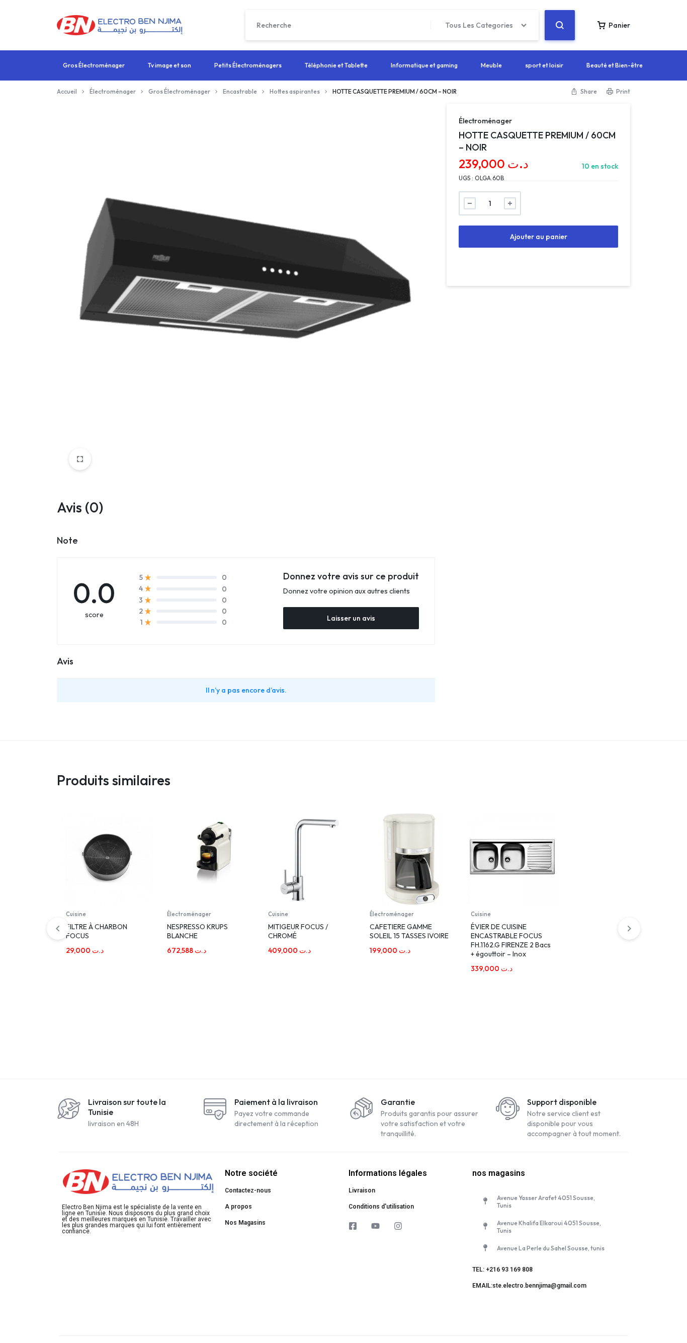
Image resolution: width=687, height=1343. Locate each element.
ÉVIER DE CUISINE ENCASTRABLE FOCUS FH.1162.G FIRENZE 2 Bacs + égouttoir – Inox (511, 940)
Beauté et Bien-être (614, 65)
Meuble (491, 65)
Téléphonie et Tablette (336, 65)
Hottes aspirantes (295, 91)
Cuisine (76, 914)
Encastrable (240, 91)
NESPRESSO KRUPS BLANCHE (197, 931)
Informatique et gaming (424, 65)
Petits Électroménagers (248, 65)
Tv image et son (169, 65)
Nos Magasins (245, 1222)
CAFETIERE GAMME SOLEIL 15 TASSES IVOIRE (409, 931)
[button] (629, 928)
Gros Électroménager (94, 65)
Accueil (67, 91)
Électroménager (113, 91)
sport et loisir (544, 65)
